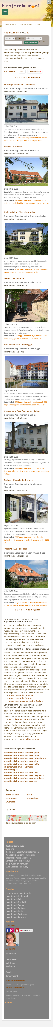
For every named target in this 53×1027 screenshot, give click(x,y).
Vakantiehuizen (5, 12)
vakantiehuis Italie (14, 911)
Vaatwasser (11, 798)
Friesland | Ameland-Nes (15, 548)
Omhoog (8, 1002)
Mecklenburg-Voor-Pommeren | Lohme (22, 411)
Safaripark (10, 963)
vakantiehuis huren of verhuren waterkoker (24, 778)
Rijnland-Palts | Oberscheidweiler (19, 212)
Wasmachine (32, 798)
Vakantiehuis (10, 24)
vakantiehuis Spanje (15, 905)
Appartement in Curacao (20, 698)
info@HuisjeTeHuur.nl (15, 987)
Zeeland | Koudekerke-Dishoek (18, 480)
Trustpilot (10, 925)
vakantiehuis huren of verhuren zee (20, 781)
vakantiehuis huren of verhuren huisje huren (25, 758)
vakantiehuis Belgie (15, 899)
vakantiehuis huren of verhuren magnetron (24, 775)
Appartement (26, 24)
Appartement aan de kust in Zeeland (26, 701)
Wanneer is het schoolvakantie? (20, 855)
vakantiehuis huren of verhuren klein (21, 761)
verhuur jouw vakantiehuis (18, 893)
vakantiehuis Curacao (16, 917)
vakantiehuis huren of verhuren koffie (21, 764)
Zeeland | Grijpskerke (14, 278)
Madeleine (10, 949)
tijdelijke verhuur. (31, 739)
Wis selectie (9, 71)
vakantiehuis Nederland (17, 896)
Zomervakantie (13, 976)
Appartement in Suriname (21, 695)
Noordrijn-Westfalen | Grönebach (19, 84)
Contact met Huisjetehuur (18, 860)
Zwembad (10, 801)
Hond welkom (12, 794)
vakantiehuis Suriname (16, 914)
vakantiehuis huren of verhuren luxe (21, 772)
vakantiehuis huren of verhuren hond (21, 755)
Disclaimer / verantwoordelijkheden (22, 852)
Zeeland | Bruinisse (13, 146)
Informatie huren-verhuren (18, 858)
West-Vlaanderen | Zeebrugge (18, 344)
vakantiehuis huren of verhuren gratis (21, 752)
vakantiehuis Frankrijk (16, 902)
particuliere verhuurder (19, 719)
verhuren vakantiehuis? (15, 980)
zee (38, 24)
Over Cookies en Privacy (17, 866)
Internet (30, 794)
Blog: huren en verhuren (17, 863)
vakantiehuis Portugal (16, 908)
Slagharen (10, 966)
